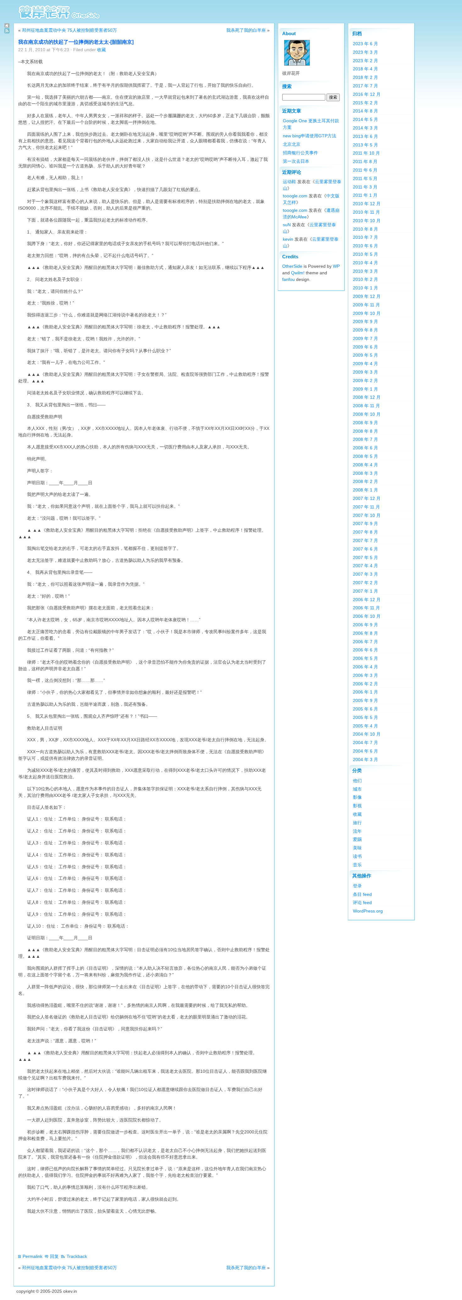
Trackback (77, 1256)
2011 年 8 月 (365, 161)
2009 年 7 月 (365, 338)
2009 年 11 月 (366, 304)
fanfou (288, 279)
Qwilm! (298, 272)
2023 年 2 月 (365, 60)
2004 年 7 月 (365, 742)
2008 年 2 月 (365, 481)
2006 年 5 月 (365, 658)
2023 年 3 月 (365, 52)
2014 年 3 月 (365, 127)
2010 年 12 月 (367, 203)
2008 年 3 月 (365, 473)
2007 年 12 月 (367, 498)
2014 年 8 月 (365, 110)
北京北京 (291, 144)
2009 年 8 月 (365, 329)
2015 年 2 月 (365, 102)
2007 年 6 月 (365, 548)
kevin (288, 239)
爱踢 (357, 839)
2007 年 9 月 (365, 523)
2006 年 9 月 (365, 624)
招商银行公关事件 (300, 152)
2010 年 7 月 (365, 237)
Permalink (32, 1256)
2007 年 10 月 (367, 515)
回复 (54, 1256)
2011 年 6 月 (365, 170)
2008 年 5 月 (365, 456)
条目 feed (362, 894)
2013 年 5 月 (365, 144)
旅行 (357, 822)
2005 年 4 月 (365, 725)
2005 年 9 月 (365, 700)
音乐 (357, 864)
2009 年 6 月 (365, 346)
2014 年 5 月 (365, 119)
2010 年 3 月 (365, 271)
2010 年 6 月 (365, 245)
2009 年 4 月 (365, 363)
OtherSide (292, 266)
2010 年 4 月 (365, 262)
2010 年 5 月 (365, 254)
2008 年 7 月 (365, 439)
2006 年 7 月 (365, 641)
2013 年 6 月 (365, 136)
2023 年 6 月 (365, 43)
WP (336, 266)
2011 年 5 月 (365, 178)
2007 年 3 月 (365, 574)
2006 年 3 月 (365, 675)
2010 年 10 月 (367, 220)
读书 (357, 856)
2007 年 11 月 (366, 506)
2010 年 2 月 (365, 279)
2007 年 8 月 (365, 532)
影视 (357, 805)
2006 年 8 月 (365, 633)
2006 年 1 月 (365, 691)
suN (287, 224)
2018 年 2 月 (365, 77)
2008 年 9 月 (365, 422)
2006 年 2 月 (365, 683)
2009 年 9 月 (365, 321)
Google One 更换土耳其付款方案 (311, 124)
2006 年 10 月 (367, 616)
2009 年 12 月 (367, 296)
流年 (357, 831)
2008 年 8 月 (365, 431)
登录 (357, 885)
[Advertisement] (132, 1234)
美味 (357, 847)
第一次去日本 (296, 161)
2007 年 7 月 (365, 540)
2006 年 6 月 (365, 649)
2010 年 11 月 (366, 212)
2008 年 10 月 (367, 414)
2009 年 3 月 (365, 372)
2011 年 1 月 (365, 195)
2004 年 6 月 (365, 751)
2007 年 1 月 (365, 591)
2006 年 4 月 (365, 666)
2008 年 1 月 (365, 489)
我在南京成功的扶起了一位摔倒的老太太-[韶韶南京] (76, 42)
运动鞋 (289, 181)
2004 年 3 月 (365, 759)
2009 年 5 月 (365, 355)
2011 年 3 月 (365, 186)
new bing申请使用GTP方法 (309, 135)
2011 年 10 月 (366, 153)
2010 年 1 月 (365, 287)
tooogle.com (295, 195)
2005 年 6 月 (365, 708)
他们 (357, 780)
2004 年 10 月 (367, 734)
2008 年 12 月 (367, 397)
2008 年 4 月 (365, 464)
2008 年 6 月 (365, 447)
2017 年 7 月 (365, 85)
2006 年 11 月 (366, 607)
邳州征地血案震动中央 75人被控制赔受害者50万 (69, 30)
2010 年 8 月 (365, 229)
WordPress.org (368, 910)
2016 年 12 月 (367, 94)
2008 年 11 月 (366, 405)
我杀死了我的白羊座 (246, 30)
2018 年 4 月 (365, 68)
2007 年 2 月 (365, 582)
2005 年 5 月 (365, 717)
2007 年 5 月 (365, 557)
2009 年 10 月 (367, 313)
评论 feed (362, 902)
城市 (357, 789)
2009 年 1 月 (365, 389)
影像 (357, 797)
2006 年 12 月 (367, 599)
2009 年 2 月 (365, 380)
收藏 (101, 49)
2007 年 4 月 (365, 565)
